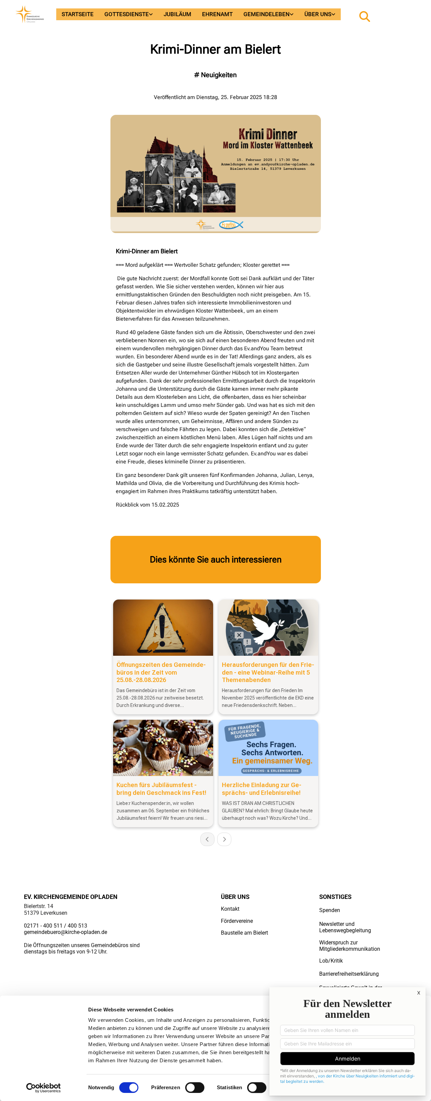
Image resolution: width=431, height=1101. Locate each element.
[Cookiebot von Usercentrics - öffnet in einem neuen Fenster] (43, 1088)
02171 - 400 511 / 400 (50, 925)
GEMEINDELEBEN (266, 14)
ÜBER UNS (317, 14)
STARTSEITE (78, 14)
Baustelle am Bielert (244, 933)
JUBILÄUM (177, 14)
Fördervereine (237, 921)
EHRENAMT (217, 14)
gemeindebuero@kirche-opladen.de (65, 932)
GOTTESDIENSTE (126, 14)
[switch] (194, 1087)
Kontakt (230, 909)
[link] (128, 14)
